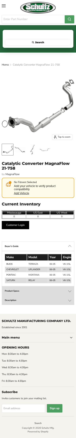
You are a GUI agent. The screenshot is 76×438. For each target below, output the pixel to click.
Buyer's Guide (12, 246)
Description (10, 300)
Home (5, 64)
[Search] (69, 19)
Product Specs (12, 290)
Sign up (55, 408)
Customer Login (15, 225)
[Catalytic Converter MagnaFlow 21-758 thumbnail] (7, 149)
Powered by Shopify (38, 431)
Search (38, 423)
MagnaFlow (12, 174)
